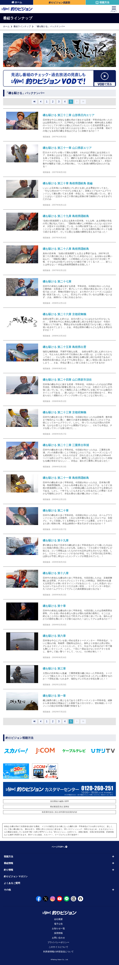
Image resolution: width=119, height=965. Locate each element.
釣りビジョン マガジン (16, 876)
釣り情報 (8, 869)
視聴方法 (104, 2)
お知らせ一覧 (58, 928)
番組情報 (8, 863)
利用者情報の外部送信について (58, 951)
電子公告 (58, 924)
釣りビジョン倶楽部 (59, 2)
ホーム (18, 2)
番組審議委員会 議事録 (59, 807)
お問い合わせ (58, 937)
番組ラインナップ (22, 26)
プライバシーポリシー (58, 942)
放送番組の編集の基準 (59, 801)
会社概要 (58, 919)
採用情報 (58, 933)
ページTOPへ (58, 847)
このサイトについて (58, 947)
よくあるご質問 (12, 883)
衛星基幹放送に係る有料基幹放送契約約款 (59, 812)
